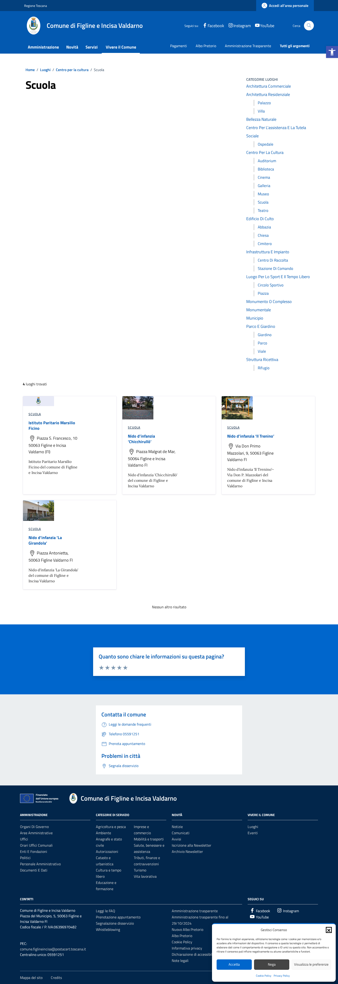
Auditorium (267, 161)
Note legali (180, 960)
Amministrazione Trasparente (248, 46)
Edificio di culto (260, 219)
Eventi (253, 833)
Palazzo (264, 103)
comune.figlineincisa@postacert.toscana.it (53, 949)
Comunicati (180, 833)
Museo (263, 194)
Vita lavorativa (145, 876)
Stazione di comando (275, 268)
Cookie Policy (263, 975)
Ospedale (265, 144)
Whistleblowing (108, 929)
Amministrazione (43, 47)
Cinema (264, 177)
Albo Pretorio (206, 46)
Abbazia (264, 227)
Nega (272, 964)
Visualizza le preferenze (311, 964)
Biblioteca (266, 169)
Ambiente (103, 833)
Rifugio (263, 368)
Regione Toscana (35, 5)
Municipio (254, 318)
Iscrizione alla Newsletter (191, 845)
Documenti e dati (33, 870)
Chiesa (263, 235)
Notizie (177, 826)
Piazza (263, 293)
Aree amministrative (36, 833)
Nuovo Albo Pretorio (187, 929)
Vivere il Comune (121, 47)
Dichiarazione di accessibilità (194, 954)
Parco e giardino (260, 326)
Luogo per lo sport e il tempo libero (278, 277)
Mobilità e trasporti (149, 839)
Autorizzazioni (107, 851)
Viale (262, 351)
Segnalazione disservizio (115, 923)
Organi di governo (34, 826)
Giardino (265, 335)
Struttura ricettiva (262, 359)
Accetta (234, 964)
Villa (261, 111)
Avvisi (176, 839)
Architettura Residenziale (268, 94)
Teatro (263, 211)
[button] (332, 52)
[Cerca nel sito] (309, 26)
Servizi (92, 47)
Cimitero (265, 244)
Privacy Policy (282, 975)
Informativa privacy (187, 948)
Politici (25, 857)
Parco (262, 343)
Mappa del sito (31, 977)
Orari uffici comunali (36, 845)
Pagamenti (178, 46)
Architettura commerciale (268, 86)
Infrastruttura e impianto (267, 252)
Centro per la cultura (265, 152)
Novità (72, 47)
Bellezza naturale (261, 119)
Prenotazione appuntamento (118, 917)
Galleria (264, 186)
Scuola (263, 202)
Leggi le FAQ (105, 911)
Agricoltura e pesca (111, 826)
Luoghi (253, 826)
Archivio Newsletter (187, 851)
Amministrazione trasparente (195, 911)
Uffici (24, 839)
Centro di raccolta (273, 260)
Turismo (140, 870)
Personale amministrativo (40, 864)
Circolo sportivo (271, 285)
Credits (56, 977)
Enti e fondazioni (33, 851)
